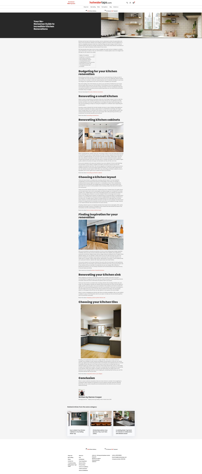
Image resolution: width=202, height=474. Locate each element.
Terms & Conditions (83, 466)
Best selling (70, 457)
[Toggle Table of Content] (93, 55)
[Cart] (133, 3)
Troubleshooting (72, 463)
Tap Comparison (83, 461)
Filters (69, 459)
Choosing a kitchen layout (85, 61)
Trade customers (83, 468)
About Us (81, 455)
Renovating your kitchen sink (85, 63)
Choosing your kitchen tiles (85, 65)
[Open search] (127, 3)
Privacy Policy (82, 465)
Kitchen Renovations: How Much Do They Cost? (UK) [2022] (100, 431)
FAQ (80, 457)
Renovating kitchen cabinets (85, 59)
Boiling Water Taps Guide (72, 465)
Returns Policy (82, 463)
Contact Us (70, 461)
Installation (81, 459)
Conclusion (82, 66)
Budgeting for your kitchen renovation (87, 56)
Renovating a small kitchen (85, 58)
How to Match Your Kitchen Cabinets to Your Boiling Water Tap (77, 431)
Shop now (70, 455)
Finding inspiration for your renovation (87, 62)
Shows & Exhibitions (83, 470)
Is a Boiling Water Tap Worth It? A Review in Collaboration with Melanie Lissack (124, 431)
